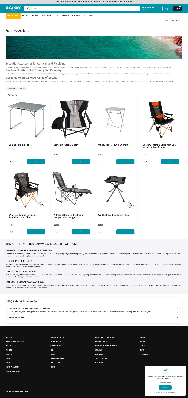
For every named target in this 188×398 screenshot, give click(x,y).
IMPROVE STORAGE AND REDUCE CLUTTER (29, 250)
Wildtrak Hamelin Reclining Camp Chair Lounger (69, 216)
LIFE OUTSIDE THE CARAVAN (21, 271)
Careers (142, 346)
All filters (11, 88)
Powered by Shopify (22, 392)
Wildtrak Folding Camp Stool (114, 215)
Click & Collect (100, 363)
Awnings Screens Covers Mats (15, 342)
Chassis (8, 363)
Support (142, 337)
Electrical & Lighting (12, 367)
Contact (142, 350)
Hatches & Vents (55, 342)
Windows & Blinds (55, 346)
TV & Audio (9, 350)
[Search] (28, 8)
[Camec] (14, 8)
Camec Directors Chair (66, 144)
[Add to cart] (36, 161)
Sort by (22, 88)
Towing (8, 359)
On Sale (52, 354)
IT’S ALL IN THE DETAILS (19, 260)
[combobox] (84, 8)
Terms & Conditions (101, 359)
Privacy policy (99, 354)
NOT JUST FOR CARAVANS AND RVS (25, 281)
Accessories (9, 337)
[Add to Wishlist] (11, 161)
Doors (52, 350)
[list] (16, 88)
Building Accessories (57, 359)
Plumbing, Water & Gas (13, 371)
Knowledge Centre (101, 342)
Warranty (143, 342)
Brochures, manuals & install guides (106, 346)
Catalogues (98, 350)
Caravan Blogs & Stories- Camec (105, 337)
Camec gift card (55, 363)
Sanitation (9, 354)
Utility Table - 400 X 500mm (113, 144)
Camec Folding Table (20, 144)
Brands (52, 367)
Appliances (9, 346)
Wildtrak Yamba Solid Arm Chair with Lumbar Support (160, 146)
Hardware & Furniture (57, 337)
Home (166, 21)
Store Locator (144, 354)
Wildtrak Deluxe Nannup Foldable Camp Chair (22, 216)
